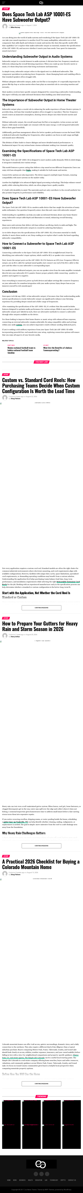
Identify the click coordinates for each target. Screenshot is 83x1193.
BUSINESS (22, 1180)
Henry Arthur (15, 637)
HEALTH (30, 1180)
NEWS (15, 1180)
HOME (9, 1180)
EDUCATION (38, 1180)
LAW (46, 1180)
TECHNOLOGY (54, 1180)
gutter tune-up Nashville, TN (15, 822)
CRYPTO (63, 1180)
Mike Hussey (15, 27)
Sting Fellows (15, 398)
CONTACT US (72, 1180)
